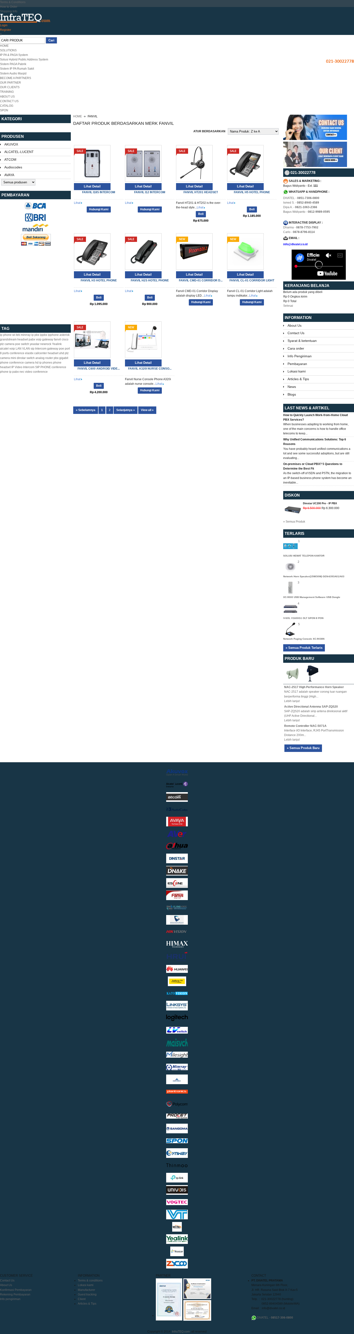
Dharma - (300, 227)
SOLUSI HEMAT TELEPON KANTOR (303, 555)
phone (4, 362)
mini (13, 358)
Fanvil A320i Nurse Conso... (149, 368)
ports (5, 353)
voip (12, 348)
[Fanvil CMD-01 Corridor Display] (194, 269)
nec (22, 371)
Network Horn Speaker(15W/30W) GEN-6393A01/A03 (313, 576)
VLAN (26, 348)
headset (22, 339)
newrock (45, 344)
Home (77, 116)
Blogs (292, 394)
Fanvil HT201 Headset (201, 192)
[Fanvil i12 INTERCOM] (143, 180)
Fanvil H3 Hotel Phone (99, 280)
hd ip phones (43, 362)
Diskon (292, 495)
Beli (200, 214)
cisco (65, 339)
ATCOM (10, 159)
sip (32, 348)
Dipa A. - (300, 207)
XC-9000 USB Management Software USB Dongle (311, 597)
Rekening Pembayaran (15, 1294)
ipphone (53, 335)
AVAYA (9, 175)
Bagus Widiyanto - (306, 211)
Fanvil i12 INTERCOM (149, 192)
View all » (147, 410)
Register (5, 30)
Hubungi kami (98, 209)
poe (61, 348)
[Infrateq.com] (25, 18)
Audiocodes (13, 167)
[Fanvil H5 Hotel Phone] (245, 180)
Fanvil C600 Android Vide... (99, 368)
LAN (18, 348)
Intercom (40, 348)
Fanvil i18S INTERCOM (98, 192)
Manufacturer (86, 1290)
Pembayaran (297, 364)
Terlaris (294, 533)
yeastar (34, 344)
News (292, 387)
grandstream (8, 339)
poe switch (22, 344)
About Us (295, 325)
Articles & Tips (298, 379)
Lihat (77, 203)
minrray (26, 335)
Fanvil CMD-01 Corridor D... (201, 280)
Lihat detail (92, 186)
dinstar (21, 358)
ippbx (43, 335)
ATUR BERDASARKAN (209, 131)
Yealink (57, 344)
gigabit (63, 358)
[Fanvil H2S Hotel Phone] (143, 269)
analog (40, 358)
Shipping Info (8, 11)
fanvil (57, 339)
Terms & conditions (90, 1280)
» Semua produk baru (303, 748)
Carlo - (299, 232)
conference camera (21, 362)
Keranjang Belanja (307, 286)
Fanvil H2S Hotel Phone (150, 280)
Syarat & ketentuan (302, 341)
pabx (32, 339)
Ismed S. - (301, 202)
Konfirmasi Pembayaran (16, 1290)
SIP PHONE (43, 367)
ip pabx (14, 371)
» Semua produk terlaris (304, 648)
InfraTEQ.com (181, 1331)
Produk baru (299, 659)
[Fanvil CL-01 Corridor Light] (245, 269)
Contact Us (296, 333)
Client (81, 1299)
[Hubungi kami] (315, 139)
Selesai (288, 305)
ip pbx (35, 335)
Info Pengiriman (300, 356)
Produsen (12, 136)
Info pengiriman (10, 1299)
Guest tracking (87, 1294)
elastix (29, 353)
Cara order (296, 348)
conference (17, 353)
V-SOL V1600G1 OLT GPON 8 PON (303, 618)
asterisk (64, 335)
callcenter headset (46, 353)
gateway (52, 348)
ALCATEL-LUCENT (19, 152)
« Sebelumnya (85, 410)
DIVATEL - (301, 198)
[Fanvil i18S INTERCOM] (92, 180)
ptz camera (7, 344)
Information (298, 318)
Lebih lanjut (292, 701)
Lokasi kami (297, 371)
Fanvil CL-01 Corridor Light (251, 280)
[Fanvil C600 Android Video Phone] (92, 357)
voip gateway (44, 339)
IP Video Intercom (22, 367)
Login (3, 25)
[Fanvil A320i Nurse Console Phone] (143, 357)
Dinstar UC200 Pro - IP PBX (320, 503)
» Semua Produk (294, 521)
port (67, 348)
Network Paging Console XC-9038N (303, 638)
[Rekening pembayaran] (35, 208)
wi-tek (16, 335)
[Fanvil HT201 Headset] (194, 180)
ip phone (6, 335)
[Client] (315, 166)
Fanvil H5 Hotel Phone (252, 192)
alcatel (4, 348)
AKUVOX (11, 144)
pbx (56, 358)
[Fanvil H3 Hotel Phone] (92, 269)
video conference (36, 371)
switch (30, 358)
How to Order (8, 6)
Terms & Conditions (13, 2)
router (49, 358)
